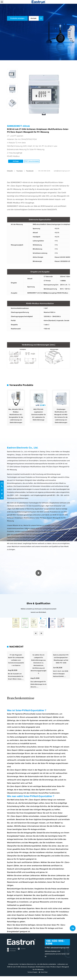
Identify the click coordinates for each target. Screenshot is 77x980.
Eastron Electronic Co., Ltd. (31, 964)
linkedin (10, 171)
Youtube (19, 171)
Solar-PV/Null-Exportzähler (30, 710)
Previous (36, 633)
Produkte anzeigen (17, 18)
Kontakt (34, 18)
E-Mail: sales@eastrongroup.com (57, 948)
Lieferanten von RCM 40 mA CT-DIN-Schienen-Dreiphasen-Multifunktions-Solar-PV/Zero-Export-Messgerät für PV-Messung (38, 966)
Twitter (23, 949)
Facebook (13, 949)
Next (41, 633)
